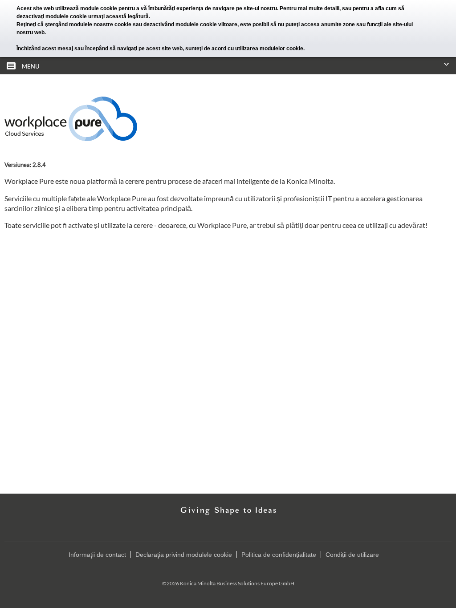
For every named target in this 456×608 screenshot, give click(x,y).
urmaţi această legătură (118, 16)
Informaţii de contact (97, 554)
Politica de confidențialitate (278, 554)
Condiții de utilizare (352, 554)
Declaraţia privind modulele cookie (183, 554)
